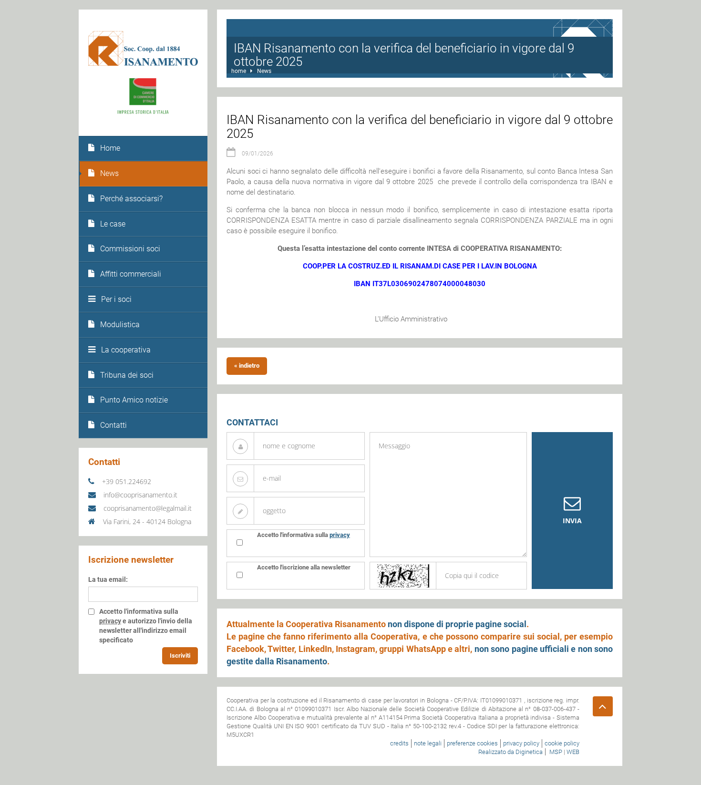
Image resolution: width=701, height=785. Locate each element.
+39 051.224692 (125, 481)
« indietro (246, 365)
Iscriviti (180, 655)
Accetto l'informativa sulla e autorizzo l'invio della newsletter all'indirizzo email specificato (145, 626)
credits (399, 743)
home (238, 71)
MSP (555, 751)
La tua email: (108, 579)
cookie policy (562, 743)
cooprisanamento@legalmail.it (147, 508)
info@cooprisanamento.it (139, 494)
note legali (428, 743)
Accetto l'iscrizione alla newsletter (303, 567)
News (264, 71)
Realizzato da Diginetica (510, 751)
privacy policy (521, 743)
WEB (573, 751)
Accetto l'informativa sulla (303, 534)
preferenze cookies (472, 743)
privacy (110, 621)
